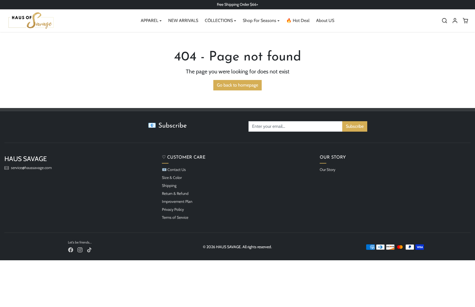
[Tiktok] (89, 250)
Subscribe (355, 126)
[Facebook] (70, 250)
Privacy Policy (173, 209)
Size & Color (172, 177)
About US (325, 20)
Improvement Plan (177, 201)
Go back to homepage (237, 85)
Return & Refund (175, 193)
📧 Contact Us (174, 169)
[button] (444, 20)
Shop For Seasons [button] (259, 20)
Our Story (327, 169)
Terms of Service (175, 217)
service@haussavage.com (31, 167)
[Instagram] (80, 250)
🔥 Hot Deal (298, 20)
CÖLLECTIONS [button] (219, 20)
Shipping (169, 185)
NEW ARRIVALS (183, 20)
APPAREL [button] (149, 20)
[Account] (455, 20)
